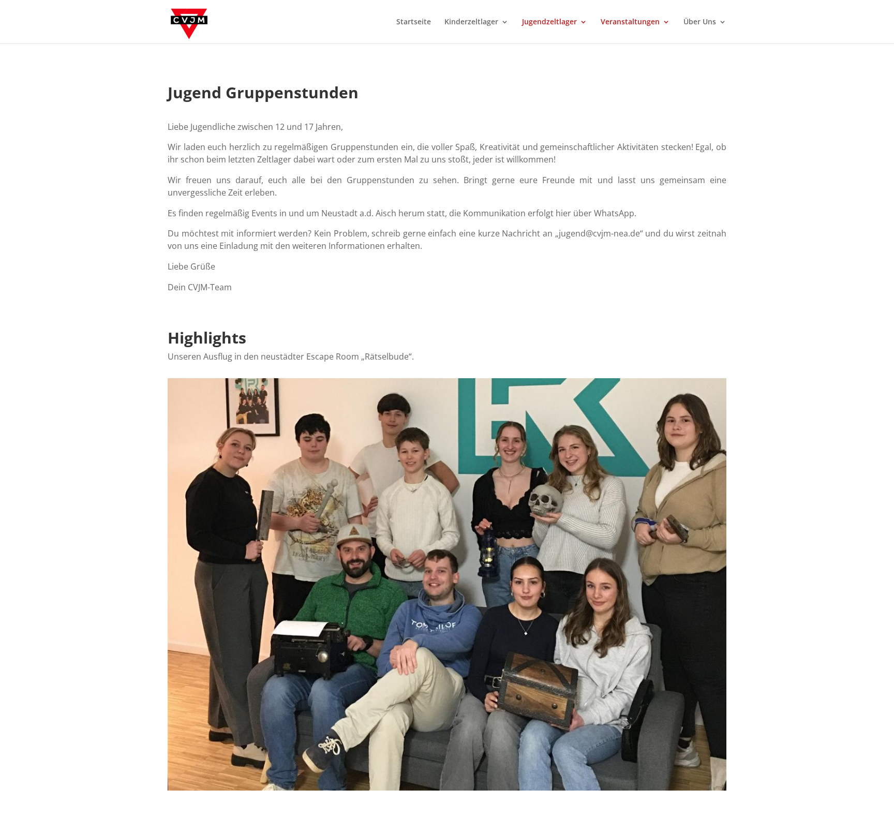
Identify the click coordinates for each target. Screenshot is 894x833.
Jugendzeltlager (549, 22)
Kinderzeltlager (471, 22)
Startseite (413, 22)
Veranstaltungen (630, 22)
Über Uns (699, 22)
